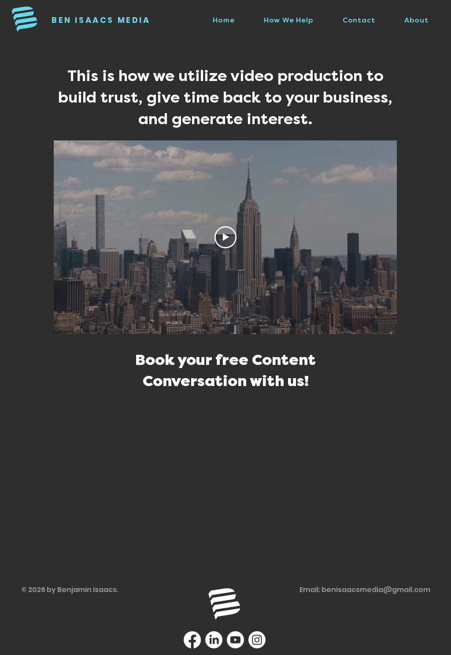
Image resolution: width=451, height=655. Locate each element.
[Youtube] (235, 639)
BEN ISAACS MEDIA (101, 20)
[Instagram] (257, 639)
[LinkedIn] (213, 639)
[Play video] (225, 237)
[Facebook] (192, 639)
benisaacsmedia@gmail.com (376, 590)
